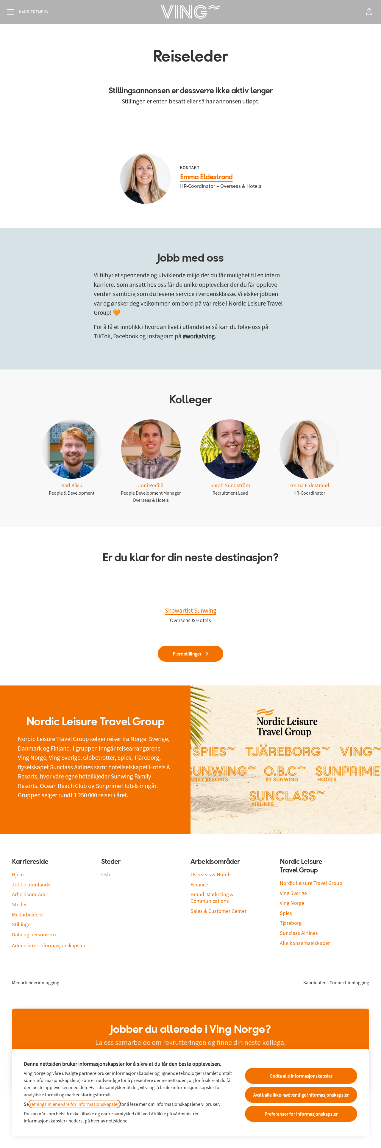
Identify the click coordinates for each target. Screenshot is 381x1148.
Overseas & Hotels (211, 874)
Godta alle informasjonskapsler (301, 1076)
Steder (19, 904)
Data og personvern (34, 934)
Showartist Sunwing (190, 610)
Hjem (18, 874)
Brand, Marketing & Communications (211, 897)
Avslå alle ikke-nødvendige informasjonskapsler (301, 1095)
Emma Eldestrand (206, 177)
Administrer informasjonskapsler (48, 945)
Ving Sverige (293, 893)
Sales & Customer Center (218, 911)
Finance (199, 884)
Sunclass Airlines (299, 933)
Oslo (106, 874)
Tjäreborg (291, 922)
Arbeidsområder (30, 894)
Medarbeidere (27, 914)
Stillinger (22, 924)
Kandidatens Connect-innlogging (336, 982)
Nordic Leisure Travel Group (311, 883)
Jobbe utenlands (31, 884)
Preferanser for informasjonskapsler (301, 1114)
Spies (286, 913)
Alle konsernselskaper (305, 943)
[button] (369, 12)
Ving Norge (292, 902)
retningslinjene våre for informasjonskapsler (74, 1104)
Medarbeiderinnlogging (35, 982)
